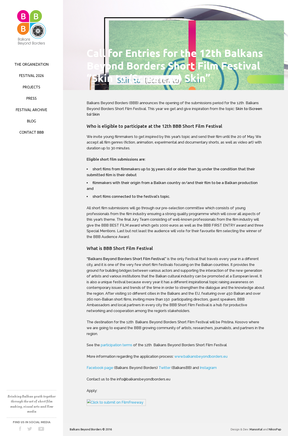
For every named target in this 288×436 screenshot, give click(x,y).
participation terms (116, 345)
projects (31, 87)
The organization (31, 64)
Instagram (209, 368)
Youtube (41, 429)
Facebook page (100, 368)
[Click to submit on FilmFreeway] (116, 404)
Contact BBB (31, 132)
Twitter (29, 429)
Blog (31, 121)
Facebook (20, 429)
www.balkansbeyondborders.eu (200, 356)
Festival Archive (31, 110)
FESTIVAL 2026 (31, 76)
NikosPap (275, 429)
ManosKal (256, 429)
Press (31, 98)
